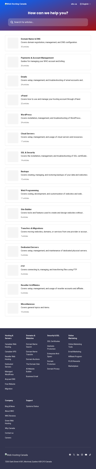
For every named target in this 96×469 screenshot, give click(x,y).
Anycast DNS (10, 379)
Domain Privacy (53, 369)
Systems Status (32, 406)
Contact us (9, 433)
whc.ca (74, 4)
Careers (8, 438)
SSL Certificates (53, 341)
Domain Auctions (33, 359)
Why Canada (10, 428)
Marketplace (73, 366)
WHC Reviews (10, 416)
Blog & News (10, 406)
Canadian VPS (10, 352)
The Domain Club (33, 364)
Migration (8, 389)
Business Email (32, 376)
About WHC (9, 411)
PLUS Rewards (74, 361)
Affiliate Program (75, 356)
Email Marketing (74, 352)
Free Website (10, 384)
